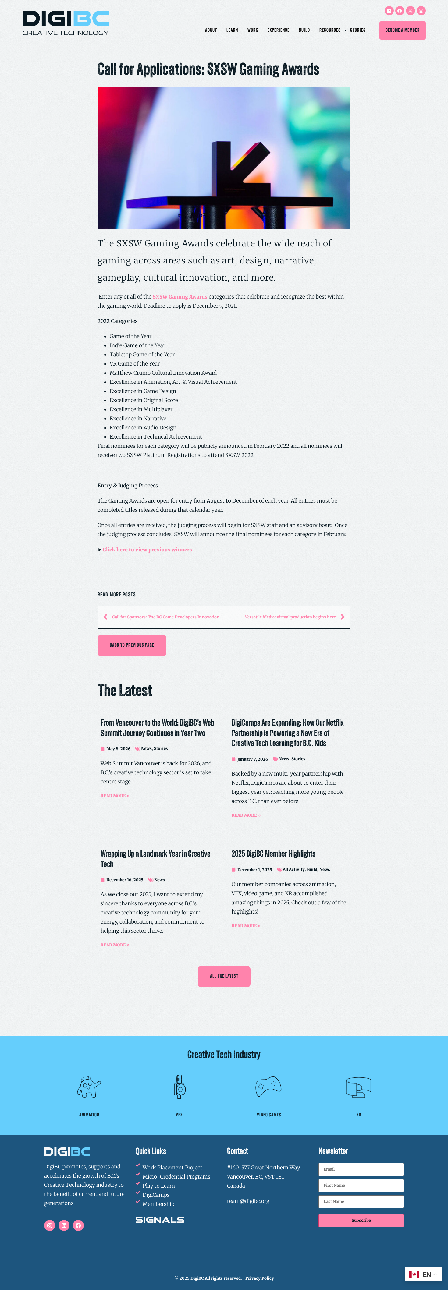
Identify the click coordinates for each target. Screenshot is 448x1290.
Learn (232, 30)
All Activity (294, 869)
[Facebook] (399, 10)
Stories (358, 30)
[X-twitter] (410, 10)
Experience (279, 30)
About (211, 30)
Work (252, 30)
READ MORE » (115, 795)
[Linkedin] (389, 10)
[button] (132, 645)
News (146, 748)
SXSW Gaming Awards (180, 297)
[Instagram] (421, 10)
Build (304, 30)
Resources (330, 30)
